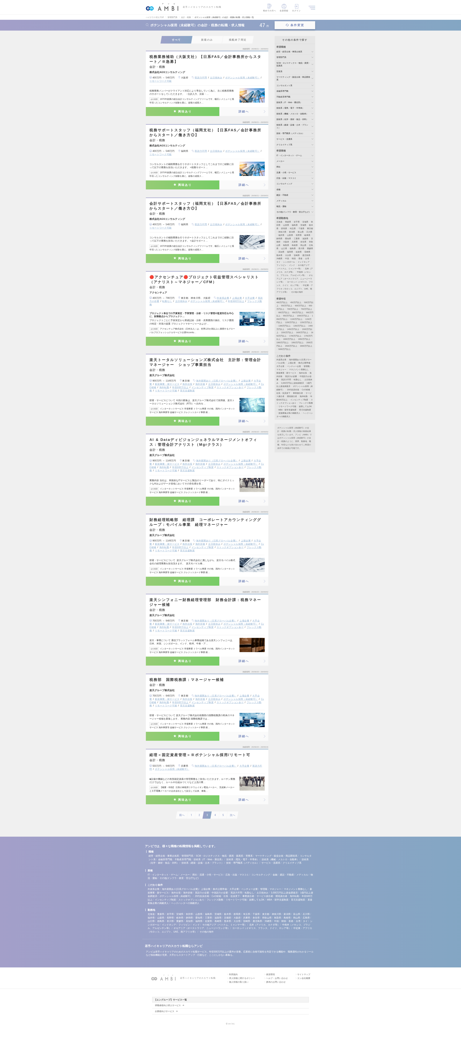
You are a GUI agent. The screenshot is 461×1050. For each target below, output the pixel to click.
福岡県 (290, 252)
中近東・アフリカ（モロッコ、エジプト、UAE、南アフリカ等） (294, 288)
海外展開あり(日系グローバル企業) (180, 889)
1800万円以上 (289, 339)
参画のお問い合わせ (276, 982)
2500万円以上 (291, 346)
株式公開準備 (304, 363)
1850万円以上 (304, 339)
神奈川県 (282, 232)
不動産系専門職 (283, 97)
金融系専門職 (282, 91)
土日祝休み (216, 77)
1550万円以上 (287, 332)
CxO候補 (306, 390)
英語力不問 (201, 77)
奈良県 (303, 242)
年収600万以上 (236, 301)
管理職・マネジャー (270, 889)
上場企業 (237, 298)
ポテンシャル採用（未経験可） (242, 77)
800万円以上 (284, 312)
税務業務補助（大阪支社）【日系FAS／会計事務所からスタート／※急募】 (205, 59)
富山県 (301, 232)
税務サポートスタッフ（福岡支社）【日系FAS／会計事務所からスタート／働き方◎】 (205, 132)
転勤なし (167, 301)
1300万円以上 (284, 326)
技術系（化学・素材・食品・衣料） (292, 119)
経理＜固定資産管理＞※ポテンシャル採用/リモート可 (199, 755)
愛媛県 (310, 248)
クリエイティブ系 (284, 145)
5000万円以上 (284, 349)
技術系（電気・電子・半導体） (290, 108)
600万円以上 (300, 306)
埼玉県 (293, 228)
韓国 (294, 258)
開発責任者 (292, 396)
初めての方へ (269, 11)
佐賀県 (299, 252)
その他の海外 (297, 292)
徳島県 (293, 248)
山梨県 (290, 235)
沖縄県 (279, 258)
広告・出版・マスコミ (286, 178)
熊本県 (279, 255)
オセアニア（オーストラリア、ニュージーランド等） (294, 278)
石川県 (309, 232)
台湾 (307, 258)
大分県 (288, 255)
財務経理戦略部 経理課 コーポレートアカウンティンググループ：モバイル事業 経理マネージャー (205, 522)
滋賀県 (305, 238)
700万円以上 (292, 309)
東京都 (310, 228)
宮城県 (305, 222)
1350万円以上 (299, 326)
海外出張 (187, 384)
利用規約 (233, 974)
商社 (278, 167)
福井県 (281, 235)
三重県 (297, 238)
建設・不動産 (282, 195)
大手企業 (250, 298)
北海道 (279, 222)
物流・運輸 (281, 206)
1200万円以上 (291, 322)
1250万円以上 (306, 322)
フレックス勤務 (306, 403)
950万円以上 (288, 316)
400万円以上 (282, 302)
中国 (287, 258)
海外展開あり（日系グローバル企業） (217, 380)
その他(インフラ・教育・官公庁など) (293, 212)
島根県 (295, 245)
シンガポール (289, 262)
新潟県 (292, 232)
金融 (278, 189)
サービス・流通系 (284, 139)
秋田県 (189, 914)
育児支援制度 (187, 390)
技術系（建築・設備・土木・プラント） (203, 862)
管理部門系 (281, 57)
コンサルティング (284, 184)
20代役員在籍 (293, 390)
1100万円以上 (296, 319)
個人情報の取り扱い (239, 982)
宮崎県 (297, 255)
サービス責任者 (265, 896)
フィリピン (281, 265)
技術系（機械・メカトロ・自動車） (292, 114)
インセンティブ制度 (203, 387)
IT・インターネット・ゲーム (289, 155)
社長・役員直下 (283, 393)
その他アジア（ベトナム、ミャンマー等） (224, 924)
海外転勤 (164, 387)
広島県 (306, 917)
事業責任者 (298, 393)
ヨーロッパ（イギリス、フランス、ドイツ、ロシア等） (261, 928)
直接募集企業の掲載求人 (289, 413)
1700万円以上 (295, 336)
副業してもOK (305, 406)
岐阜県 (307, 235)
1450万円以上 (293, 329)
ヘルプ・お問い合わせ (277, 978)
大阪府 (286, 242)
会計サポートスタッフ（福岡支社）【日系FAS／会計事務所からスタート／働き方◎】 (205, 205)
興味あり (185, 111)
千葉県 (301, 228)
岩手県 (297, 222)
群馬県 (284, 228)
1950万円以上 (297, 342)
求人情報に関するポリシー (242, 978)
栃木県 (227, 914)
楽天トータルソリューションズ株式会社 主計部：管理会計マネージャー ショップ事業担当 (205, 362)
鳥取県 (286, 245)
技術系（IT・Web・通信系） (289, 102)
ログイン (296, 11)
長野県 (299, 235)
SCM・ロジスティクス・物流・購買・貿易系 (219, 855)
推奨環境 (270, 974)
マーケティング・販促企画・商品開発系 (276, 855)
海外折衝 (200, 384)
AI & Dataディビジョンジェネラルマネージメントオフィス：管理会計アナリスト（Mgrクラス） (203, 442)
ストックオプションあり (230, 387)
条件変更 (297, 25)
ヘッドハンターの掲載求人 (185, 903)
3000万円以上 (306, 346)
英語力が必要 (291, 376)
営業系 (279, 71)
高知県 (281, 252)
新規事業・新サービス (167, 384)
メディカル (281, 201)
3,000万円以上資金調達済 (292, 383)
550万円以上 (286, 306)
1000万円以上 (303, 316)
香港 (300, 258)
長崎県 (307, 252)
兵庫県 (295, 242)
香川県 (301, 248)
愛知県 (288, 238)
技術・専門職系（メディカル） (290, 133)
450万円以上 (295, 302)
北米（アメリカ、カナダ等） (264, 924)
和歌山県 (267, 917)
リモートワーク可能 (160, 81)
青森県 (288, 222)
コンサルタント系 (284, 85)
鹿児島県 (306, 255)
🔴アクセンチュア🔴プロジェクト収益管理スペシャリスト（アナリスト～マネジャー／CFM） (204, 279)
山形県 (286, 225)
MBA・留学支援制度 (287, 410)
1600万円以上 (302, 332)
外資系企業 (223, 298)
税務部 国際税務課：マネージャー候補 (186, 680)
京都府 (227, 917)
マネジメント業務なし (299, 369)
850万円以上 (297, 312)
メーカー (280, 161)
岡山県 (303, 245)
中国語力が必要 (220, 892)
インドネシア (304, 262)
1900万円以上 (282, 342)
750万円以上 (306, 309)
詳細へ (244, 111)
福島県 (295, 225)
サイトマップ (303, 974)
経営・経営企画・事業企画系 (289, 52)
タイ (278, 262)
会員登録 (284, 11)
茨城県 (303, 225)
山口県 (284, 248)
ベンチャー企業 (294, 366)
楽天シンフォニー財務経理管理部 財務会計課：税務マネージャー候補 (205, 602)
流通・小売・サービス (286, 172)
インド (292, 265)
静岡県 (279, 238)
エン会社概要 (303, 978)
